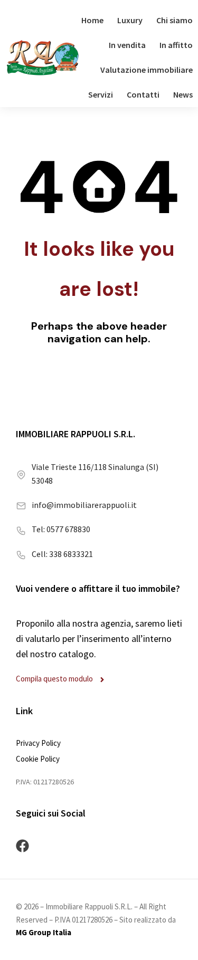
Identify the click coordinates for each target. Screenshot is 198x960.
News (183, 94)
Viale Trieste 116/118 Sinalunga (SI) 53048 (95, 474)
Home (92, 20)
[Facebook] (22, 845)
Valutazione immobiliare (146, 69)
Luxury (130, 20)
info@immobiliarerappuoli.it (84, 505)
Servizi (100, 94)
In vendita (127, 45)
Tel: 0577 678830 (61, 529)
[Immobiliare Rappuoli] (42, 57)
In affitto (176, 45)
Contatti (143, 94)
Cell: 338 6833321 (62, 554)
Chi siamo (174, 20)
